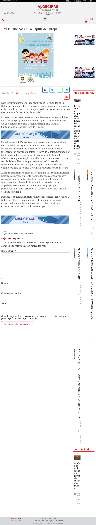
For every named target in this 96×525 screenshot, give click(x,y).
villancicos (29, 234)
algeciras (6, 234)
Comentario (8, 251)
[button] (3, 20)
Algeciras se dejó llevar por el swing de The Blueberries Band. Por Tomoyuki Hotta (79, 383)
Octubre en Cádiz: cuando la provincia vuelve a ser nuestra (92, 194)
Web (3, 304)
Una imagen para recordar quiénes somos (79, 265)
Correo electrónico (11, 293)
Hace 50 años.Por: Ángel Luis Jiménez (79, 185)
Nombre (5, 283)
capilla (21, 234)
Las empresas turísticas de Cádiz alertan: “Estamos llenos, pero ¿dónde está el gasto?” (92, 284)
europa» (14, 234)
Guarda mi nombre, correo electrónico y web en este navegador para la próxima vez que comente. (35, 317)
